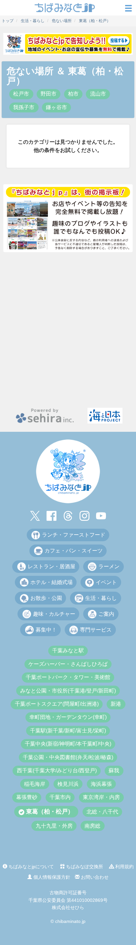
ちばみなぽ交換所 (84, 866)
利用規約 (124, 866)
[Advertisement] (68, 330)
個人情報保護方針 (51, 877)
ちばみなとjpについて (30, 866)
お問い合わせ (94, 877)
